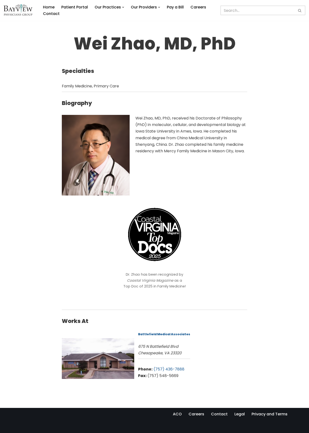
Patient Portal (74, 7)
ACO (177, 414)
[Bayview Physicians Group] (19, 10)
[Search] (300, 10)
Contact (51, 13)
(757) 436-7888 (169, 369)
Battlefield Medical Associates (164, 334)
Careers (198, 7)
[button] (123, 7)
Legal (239, 414)
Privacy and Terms (270, 414)
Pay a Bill (175, 7)
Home (49, 7)
